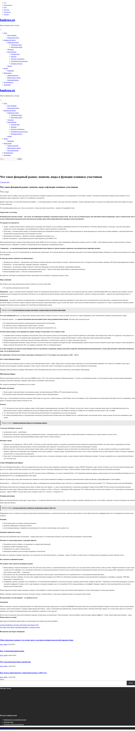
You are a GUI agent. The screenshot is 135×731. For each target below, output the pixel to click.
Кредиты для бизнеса (17, 59)
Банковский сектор (8, 5)
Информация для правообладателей (15, 720)
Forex (5, 2)
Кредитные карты (16, 47)
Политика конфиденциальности (14, 724)
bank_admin (4, 644)
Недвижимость (7, 12)
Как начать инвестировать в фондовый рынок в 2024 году (23, 673)
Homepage (7, 163)
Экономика (6, 14)
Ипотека (13, 56)
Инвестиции (6, 9)
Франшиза (10, 70)
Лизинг (9, 66)
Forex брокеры (11, 35)
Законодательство (12, 75)
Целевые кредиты (16, 63)
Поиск (2, 679)
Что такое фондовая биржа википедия (15, 662)
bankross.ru (7, 20)
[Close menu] (0, 29)
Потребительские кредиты (19, 61)
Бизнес (5, 7)
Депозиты (10, 49)
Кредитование (11, 52)
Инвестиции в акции (14, 77)
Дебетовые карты (16, 45)
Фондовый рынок (13, 80)
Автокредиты (15, 54)
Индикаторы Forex (13, 38)
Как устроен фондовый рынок (12, 651)
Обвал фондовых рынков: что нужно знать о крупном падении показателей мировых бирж (36, 640)
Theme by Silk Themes (7, 728)
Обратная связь (8, 722)
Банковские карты (13, 42)
